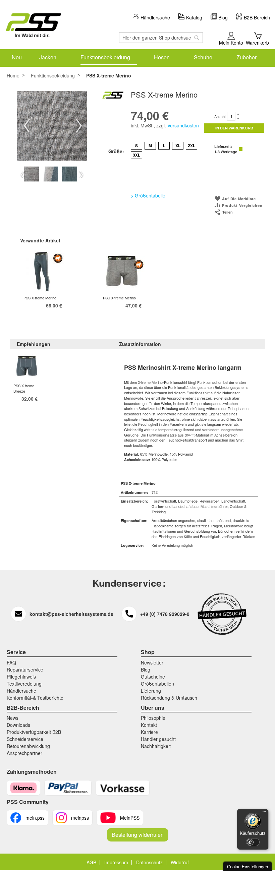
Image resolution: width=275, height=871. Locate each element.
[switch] (253, 842)
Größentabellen (157, 683)
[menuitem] (17, 57)
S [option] (136, 145)
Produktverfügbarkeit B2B (34, 732)
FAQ (11, 662)
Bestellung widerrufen (138, 834)
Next (78, 126)
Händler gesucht (158, 739)
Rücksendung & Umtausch (169, 697)
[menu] (137, 57)
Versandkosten (183, 125)
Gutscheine (153, 676)
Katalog (194, 17)
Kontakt (149, 724)
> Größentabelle (148, 195)
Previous (26, 126)
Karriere (149, 732)
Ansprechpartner (24, 753)
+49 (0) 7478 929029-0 (164, 614)
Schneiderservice (25, 739)
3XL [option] (136, 155)
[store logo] (33, 25)
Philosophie (153, 717)
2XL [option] (191, 145)
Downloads (18, 724)
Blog (223, 17)
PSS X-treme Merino (39, 297)
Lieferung (151, 690)
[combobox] (161, 37)
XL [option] (177, 145)
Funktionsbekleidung (53, 75)
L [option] (164, 145)
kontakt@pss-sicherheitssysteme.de (71, 614)
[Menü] (264, 813)
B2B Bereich (257, 17)
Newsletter (152, 662)
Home (13, 75)
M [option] (150, 145)
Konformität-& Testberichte (35, 697)
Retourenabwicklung (28, 746)
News (12, 717)
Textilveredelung (24, 683)
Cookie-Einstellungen (247, 866)
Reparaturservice (25, 669)
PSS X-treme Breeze (23, 388)
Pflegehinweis (21, 676)
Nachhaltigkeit (156, 746)
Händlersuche (155, 17)
